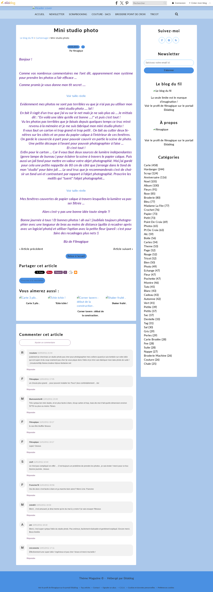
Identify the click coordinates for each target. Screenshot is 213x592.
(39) (150, 307)
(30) (148, 327)
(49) (150, 266)
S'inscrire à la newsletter (32, 280)
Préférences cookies (166, 588)
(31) (149, 323)
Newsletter (56, 14)
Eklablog (129, 578)
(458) (151, 165)
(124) (151, 173)
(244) (154, 169)
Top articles (85, 588)
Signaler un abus (110, 588)
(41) (149, 303)
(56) (150, 238)
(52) (149, 250)
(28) (155, 339)
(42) (152, 299)
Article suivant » (123, 249)
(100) (151, 185)
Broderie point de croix (130, 14)
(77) (149, 202)
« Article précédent (31, 249)
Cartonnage (42, 37)
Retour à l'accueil (76, 256)
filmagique (170, 106)
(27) (151, 351)
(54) (150, 242)
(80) (152, 197)
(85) (149, 193)
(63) (154, 230)
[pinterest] (127, 3)
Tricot (154, 14)
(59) (148, 234)
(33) (152, 319)
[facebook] (117, 3)
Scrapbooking (78, 14)
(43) (150, 291)
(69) (156, 222)
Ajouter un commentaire (45, 342)
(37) (150, 311)
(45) (149, 287)
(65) (151, 226)
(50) (149, 262)
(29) (149, 331)
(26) (158, 355)
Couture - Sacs (101, 14)
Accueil (39, 14)
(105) (150, 181)
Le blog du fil (26, 37)
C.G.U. (122, 588)
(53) (151, 246)
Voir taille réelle (76, 96)
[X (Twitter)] (122, 3)
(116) (155, 177)
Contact (96, 588)
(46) (151, 283)
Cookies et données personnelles (141, 588)
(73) (150, 214)
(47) (152, 270)
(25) (150, 364)
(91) (150, 189)
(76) (151, 210)
